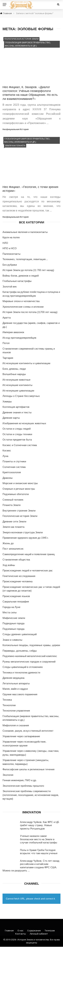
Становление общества (16, 559)
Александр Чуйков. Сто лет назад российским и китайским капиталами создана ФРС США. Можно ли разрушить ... (31, 865)
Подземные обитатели (16, 494)
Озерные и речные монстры (19, 488)
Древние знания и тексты (17, 412)
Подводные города (13, 623)
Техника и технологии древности (21, 672)
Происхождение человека (17, 581)
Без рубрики (10, 264)
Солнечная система (14, 466)
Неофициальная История (16, 129)
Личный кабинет (39, 933)
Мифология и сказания (16, 725)
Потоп (6, 343)
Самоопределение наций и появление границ (29, 554)
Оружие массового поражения (20, 694)
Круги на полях (11, 237)
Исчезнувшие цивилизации (18, 390)
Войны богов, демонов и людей (21, 275)
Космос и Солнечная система (20, 445)
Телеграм (50, 930)
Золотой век (10, 286)
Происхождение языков (16, 596)
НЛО (5, 242)
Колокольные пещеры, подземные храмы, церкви (31, 645)
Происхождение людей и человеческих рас (28, 570)
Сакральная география (16, 601)
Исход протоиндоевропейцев (19, 337)
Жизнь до (8, 543)
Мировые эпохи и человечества (21, 301)
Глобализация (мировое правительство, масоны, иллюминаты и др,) (28, 44)
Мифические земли (14, 618)
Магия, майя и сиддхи (15, 688)
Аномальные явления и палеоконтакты (25, 232)
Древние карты (11, 417)
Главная (9, 930)
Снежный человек (13, 499)
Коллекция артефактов (16, 406)
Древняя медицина (13, 677)
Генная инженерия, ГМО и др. (20, 780)
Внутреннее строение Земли (19, 510)
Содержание (34, 930)
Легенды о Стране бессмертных (21, 396)
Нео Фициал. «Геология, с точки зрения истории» (30, 188)
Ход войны (9, 565)
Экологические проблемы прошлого (23, 785)
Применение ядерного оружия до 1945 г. (25, 537)
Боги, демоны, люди (14, 368)
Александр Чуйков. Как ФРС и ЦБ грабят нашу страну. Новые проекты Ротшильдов (39, 825)
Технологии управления (16, 710)
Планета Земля (11, 505)
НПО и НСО (10, 248)
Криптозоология (12, 472)
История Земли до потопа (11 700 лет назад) (28, 270)
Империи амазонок (13, 332)
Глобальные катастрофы (17, 281)
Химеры (7, 401)
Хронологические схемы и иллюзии (23, 306)
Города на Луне (11, 607)
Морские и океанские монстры (20, 483)
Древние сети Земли (14, 521)
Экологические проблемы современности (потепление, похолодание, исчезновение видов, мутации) (31, 795)
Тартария (8, 357)
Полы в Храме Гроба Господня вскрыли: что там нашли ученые (38, 851)
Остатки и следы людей (17, 428)
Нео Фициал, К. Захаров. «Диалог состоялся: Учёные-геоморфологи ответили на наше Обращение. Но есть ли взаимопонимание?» (30, 93)
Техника (7, 699)
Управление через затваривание (21, 736)
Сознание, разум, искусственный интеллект (28, 730)
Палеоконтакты (11, 253)
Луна (5, 456)
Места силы (10, 612)
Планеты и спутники (14, 461)
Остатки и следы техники (17, 434)
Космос (7, 450)
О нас (20, 930)
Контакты (20, 933)
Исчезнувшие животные (16, 379)
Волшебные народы (14, 374)
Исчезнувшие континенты (17, 385)
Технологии (9, 705)
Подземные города (13, 628)
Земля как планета (15, 145)
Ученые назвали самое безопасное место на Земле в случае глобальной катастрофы (38, 839)
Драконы (8, 477)
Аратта (7, 317)
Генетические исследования (19, 576)
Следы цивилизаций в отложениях (23, 667)
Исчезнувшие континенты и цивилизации (26, 363)
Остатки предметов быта (17, 439)
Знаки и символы (12, 639)
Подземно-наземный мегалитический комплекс (30, 656)
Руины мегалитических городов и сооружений (29, 661)
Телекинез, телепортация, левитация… (25, 259)
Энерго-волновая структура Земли (23, 532)
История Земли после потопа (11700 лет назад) (30, 312)
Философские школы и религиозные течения (28, 769)
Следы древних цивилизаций (20, 634)
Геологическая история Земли (21, 38)
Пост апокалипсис (13, 548)
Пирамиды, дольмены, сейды (20, 650)
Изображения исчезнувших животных (24, 423)
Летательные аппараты (16, 683)
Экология (8, 774)
